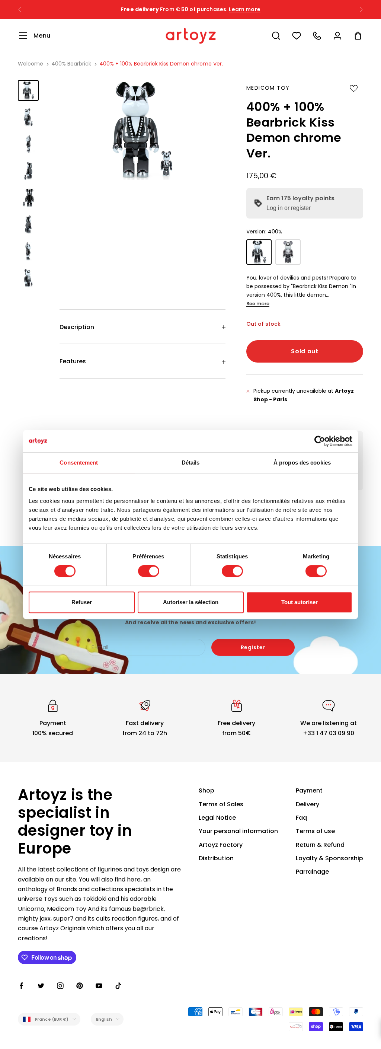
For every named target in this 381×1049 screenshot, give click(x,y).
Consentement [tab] (79, 462)
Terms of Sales (221, 804)
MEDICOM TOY (267, 88)
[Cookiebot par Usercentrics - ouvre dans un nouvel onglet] (319, 441)
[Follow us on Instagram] (60, 985)
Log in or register (288, 208)
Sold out (304, 351)
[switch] (148, 571)
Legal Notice (217, 817)
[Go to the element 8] (28, 278)
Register (253, 647)
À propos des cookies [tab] (302, 462)
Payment (309, 790)
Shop (206, 790)
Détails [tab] (191, 462)
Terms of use (315, 831)
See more (257, 303)
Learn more (244, 9)
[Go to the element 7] (28, 251)
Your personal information (238, 831)
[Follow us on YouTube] (99, 985)
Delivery (307, 804)
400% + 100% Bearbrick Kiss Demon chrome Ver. (161, 63)
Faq (301, 817)
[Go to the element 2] (28, 117)
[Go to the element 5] (28, 197)
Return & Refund (320, 845)
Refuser (81, 602)
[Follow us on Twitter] (41, 985)
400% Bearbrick (71, 63)
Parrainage (312, 871)
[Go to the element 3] (28, 144)
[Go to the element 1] (28, 90)
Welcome (30, 63)
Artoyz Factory (221, 845)
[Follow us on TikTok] (118, 985)
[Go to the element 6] (28, 224)
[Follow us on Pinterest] (79, 985)
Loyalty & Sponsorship (329, 858)
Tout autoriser (299, 602)
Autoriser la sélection (190, 602)
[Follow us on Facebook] (21, 985)
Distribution (216, 858)
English (104, 1019)
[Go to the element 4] (28, 170)
